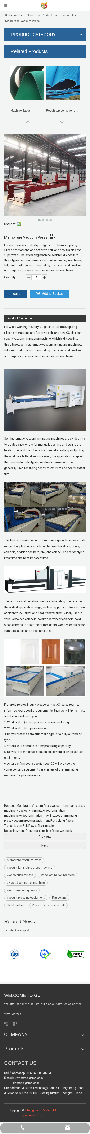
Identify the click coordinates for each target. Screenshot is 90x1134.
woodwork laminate (20, 875)
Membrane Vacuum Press (24, 860)
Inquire (15, 294)
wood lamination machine (58, 875)
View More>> (13, 1014)
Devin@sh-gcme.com (28, 1077)
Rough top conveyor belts (63, 110)
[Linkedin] (14, 1023)
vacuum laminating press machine (29, 867)
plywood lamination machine (26, 882)
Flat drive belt (15, 905)
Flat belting (59, 897)
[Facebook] (6, 1023)
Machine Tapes (20, 110)
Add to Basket (52, 294)
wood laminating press (22, 890)
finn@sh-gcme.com (25, 1083)
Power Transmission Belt (48, 905)
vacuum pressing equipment (26, 897)
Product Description (20, 318)
